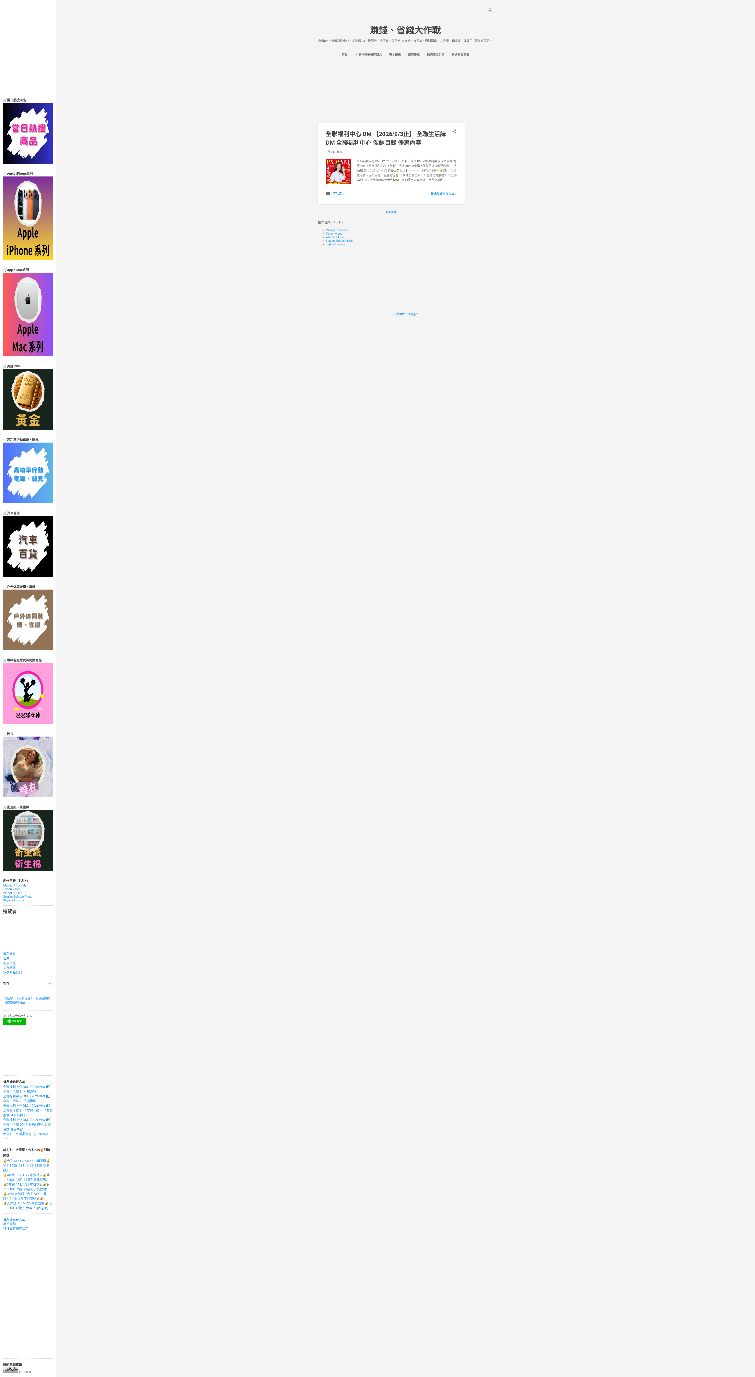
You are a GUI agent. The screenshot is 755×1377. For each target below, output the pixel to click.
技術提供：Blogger (405, 314)
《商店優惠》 (43, 998)
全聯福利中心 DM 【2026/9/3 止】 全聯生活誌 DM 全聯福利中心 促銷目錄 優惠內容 (27, 1124)
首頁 (345, 54)
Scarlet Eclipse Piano (339, 241)
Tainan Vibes (334, 233)
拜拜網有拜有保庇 (15, 1229)
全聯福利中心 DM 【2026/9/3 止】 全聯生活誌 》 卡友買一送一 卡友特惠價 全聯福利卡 (28, 1110)
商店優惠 (414, 54)
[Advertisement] (480, 124)
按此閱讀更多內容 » (444, 194)
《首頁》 (9, 998)
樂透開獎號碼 (460, 54)
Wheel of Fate (335, 237)
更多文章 (391, 212)
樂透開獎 (9, 1224)
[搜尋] (490, 11)
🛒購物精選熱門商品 (368, 54)
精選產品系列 (436, 54)
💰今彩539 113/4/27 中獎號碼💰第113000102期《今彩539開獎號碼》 (26, 1165)
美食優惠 (395, 54)
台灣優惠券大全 (14, 1219)
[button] (454, 132)
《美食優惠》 (24, 998)
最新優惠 (9, 953)
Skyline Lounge (335, 244)
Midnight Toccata (337, 230)
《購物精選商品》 (15, 1002)
